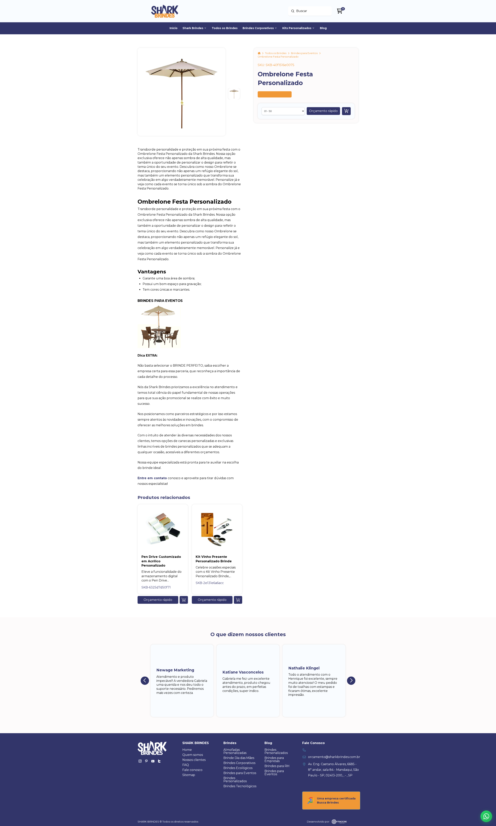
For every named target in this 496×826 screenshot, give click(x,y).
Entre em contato (152, 478)
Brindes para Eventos (160, 301)
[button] (323, 111)
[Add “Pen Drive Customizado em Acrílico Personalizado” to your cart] (184, 600)
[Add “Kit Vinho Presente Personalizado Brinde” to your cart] (238, 600)
